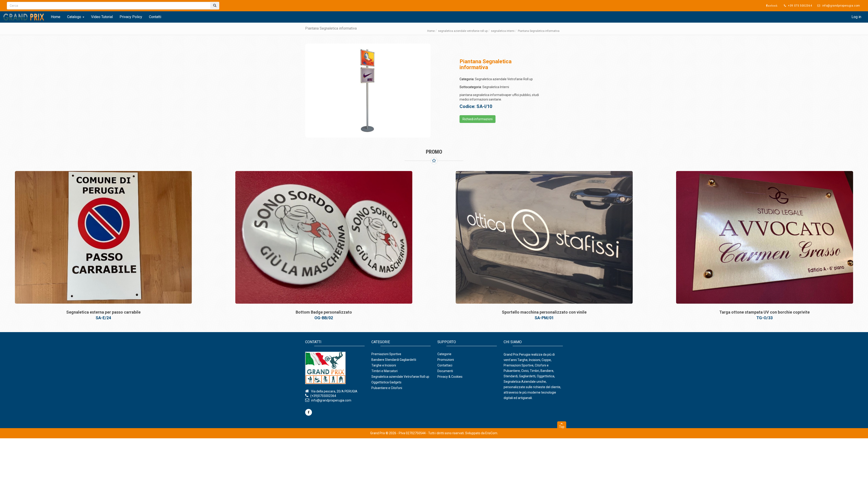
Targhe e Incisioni (383, 365)
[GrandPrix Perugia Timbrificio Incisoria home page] (335, 368)
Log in (856, 17)
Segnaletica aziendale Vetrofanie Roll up (504, 79)
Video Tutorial (102, 17)
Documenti (445, 371)
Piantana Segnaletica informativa (764, 312)
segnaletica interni (502, 31)
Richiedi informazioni (477, 119)
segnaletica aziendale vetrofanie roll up (463, 31)
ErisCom (491, 433)
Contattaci (444, 365)
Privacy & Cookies (449, 376)
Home (55, 17)
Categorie (444, 354)
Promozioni (445, 359)
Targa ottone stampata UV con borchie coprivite (544, 312)
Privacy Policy (131, 17)
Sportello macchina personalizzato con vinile (323, 312)
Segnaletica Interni (495, 87)
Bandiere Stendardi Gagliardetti (393, 359)
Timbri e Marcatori (384, 371)
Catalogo (74, 17)
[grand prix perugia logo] (23, 17)
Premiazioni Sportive (386, 354)
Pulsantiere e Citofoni (386, 388)
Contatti (155, 17)
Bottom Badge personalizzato (103, 312)
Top (561, 427)
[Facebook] (308, 412)
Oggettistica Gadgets (386, 382)
